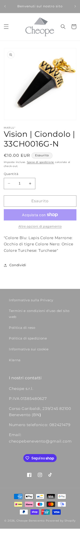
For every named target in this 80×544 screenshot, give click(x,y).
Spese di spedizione (40, 162)
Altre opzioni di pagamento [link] (40, 226)
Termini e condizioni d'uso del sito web (39, 314)
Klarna (15, 360)
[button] (6, 26)
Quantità (11, 174)
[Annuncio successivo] (75, 6)
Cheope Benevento (30, 520)
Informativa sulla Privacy (31, 300)
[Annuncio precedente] (5, 6)
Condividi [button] (17, 265)
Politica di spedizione (28, 338)
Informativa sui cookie (29, 349)
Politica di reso (22, 328)
